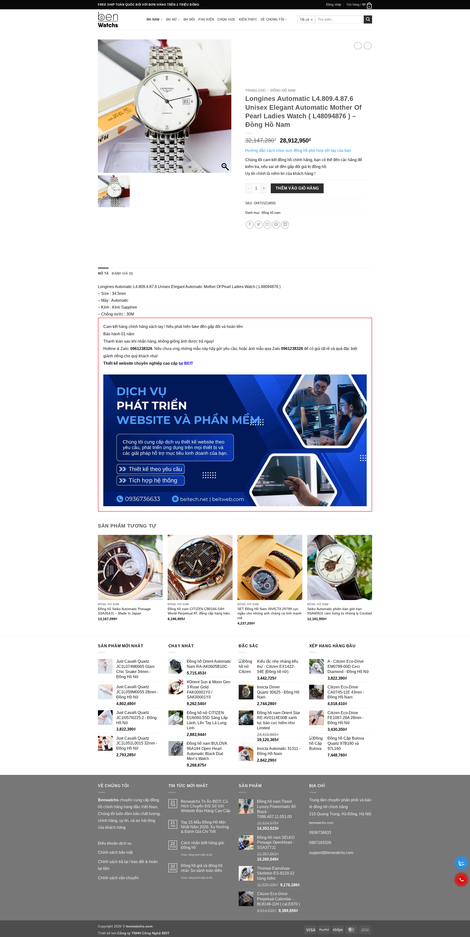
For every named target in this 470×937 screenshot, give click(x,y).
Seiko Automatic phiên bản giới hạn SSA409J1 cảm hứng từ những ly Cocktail (339, 611)
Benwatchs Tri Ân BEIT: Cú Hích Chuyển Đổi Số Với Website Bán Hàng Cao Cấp (205, 806)
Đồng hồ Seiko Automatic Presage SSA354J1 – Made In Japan (124, 611)
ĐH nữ (171, 19)
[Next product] (358, 45)
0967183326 (320, 843)
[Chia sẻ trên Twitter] (259, 225)
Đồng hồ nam (282, 90)
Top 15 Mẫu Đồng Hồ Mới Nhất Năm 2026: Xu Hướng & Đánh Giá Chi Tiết (205, 827)
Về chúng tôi (272, 19)
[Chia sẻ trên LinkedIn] (285, 225)
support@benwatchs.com (331, 853)
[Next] (372, 584)
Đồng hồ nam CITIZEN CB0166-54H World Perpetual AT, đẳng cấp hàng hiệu (199, 611)
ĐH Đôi (189, 19)
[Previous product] (367, 45)
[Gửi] (368, 19)
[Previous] (98, 584)
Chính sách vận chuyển (118, 878)
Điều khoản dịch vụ (114, 843)
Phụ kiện (206, 19)
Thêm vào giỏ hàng (297, 188)
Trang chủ (255, 90)
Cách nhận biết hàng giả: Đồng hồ (202, 845)
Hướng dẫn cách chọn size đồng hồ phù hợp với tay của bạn (298, 150)
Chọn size (226, 19)
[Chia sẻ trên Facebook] (250, 225)
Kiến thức (248, 19)
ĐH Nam (153, 19)
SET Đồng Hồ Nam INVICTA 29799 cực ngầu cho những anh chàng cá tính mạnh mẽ (269, 613)
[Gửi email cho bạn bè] (267, 225)
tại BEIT (186, 363)
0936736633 (320, 832)
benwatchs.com (321, 823)
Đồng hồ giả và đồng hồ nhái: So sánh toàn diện (202, 868)
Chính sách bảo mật (115, 852)
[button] (333, 4)
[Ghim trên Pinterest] (276, 225)
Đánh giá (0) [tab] (122, 273)
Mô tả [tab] (103, 273)
